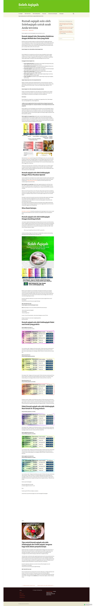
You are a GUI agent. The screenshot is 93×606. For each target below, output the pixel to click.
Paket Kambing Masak (36, 13)
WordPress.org (22, 597)
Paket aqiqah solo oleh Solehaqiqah (45, 585)
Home (47, 591)
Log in (20, 592)
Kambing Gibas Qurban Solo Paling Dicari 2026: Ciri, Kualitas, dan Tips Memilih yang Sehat (66, 32)
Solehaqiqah (61, 13)
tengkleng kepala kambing (32, 180)
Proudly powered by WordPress (24, 603)
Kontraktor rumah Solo (26, 211)
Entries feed (22, 593)
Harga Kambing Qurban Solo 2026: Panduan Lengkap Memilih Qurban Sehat (31, 16)
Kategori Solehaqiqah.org (38, 590)
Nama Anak (44, 13)
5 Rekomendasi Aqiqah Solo (28, 585)
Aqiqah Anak (31, 30)
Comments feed (22, 595)
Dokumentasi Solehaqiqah (52, 13)
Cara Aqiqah (20, 13)
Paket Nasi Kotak (27, 13)
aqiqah (29, 157)
